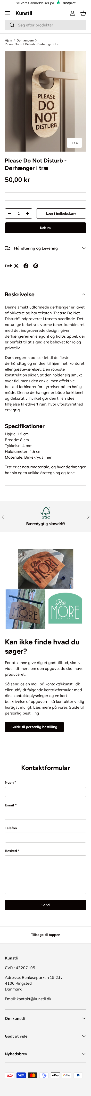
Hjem (8, 40)
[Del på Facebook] (26, 266)
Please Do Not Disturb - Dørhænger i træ (32, 44)
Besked (11, 851)
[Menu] (7, 13)
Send (45, 905)
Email (9, 805)
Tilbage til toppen (45, 935)
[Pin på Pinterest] (36, 266)
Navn (9, 782)
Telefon (11, 828)
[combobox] (45, 25)
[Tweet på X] (16, 266)
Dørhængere (25, 40)
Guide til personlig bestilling (34, 727)
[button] (83, 13)
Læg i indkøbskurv (61, 213)
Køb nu (45, 228)
